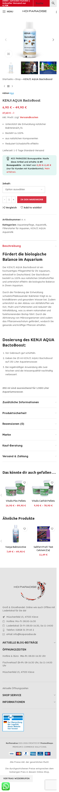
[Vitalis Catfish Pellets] (43, 488)
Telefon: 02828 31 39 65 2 (20, 629)
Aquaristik (40, 224)
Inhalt (6, 183)
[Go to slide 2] (29, 56)
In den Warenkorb (31, 199)
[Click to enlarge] (8, 53)
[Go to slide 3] (33, 56)
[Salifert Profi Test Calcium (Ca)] (43, 534)
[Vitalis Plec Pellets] (15, 488)
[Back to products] (8, 86)
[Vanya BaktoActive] (15, 534)
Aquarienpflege (25, 224)
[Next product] (12, 86)
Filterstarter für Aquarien (15, 228)
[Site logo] (35, 11)
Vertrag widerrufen (16, 778)
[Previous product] (4, 86)
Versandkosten (29, 117)
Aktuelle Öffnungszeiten (15, 688)
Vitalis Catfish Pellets (43, 501)
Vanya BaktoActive (15, 547)
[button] (5, 40)
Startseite (7, 79)
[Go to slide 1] (26, 56)
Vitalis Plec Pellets (16, 501)
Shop (18, 79)
